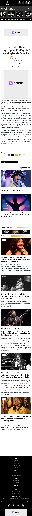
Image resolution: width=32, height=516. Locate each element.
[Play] (2, 8)
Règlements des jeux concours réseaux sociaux (16, 498)
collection (7, 161)
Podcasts (16, 480)
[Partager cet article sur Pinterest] (16, 156)
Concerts (16, 474)
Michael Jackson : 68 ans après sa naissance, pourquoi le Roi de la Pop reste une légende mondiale (15, 375)
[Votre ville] (19, 2)
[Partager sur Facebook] (8, 156)
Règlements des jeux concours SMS (16, 500)
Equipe (16, 462)
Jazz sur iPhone (16, 491)
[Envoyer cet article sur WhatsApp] (20, 156)
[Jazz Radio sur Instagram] (22, 505)
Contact (16, 460)
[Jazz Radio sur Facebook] (9, 505)
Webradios (12, 19)
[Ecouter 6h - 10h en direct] (16, 231)
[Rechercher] (26, 2)
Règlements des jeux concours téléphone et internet (16, 502)
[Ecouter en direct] (23, 2)
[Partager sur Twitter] (12, 156)
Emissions (16, 463)
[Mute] (28, 8)
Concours (16, 487)
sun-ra (11, 161)
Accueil (3, 19)
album (2, 161)
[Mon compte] (29, 2)
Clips (16, 472)
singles (16, 161)
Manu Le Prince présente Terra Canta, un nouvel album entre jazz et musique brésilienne (15, 260)
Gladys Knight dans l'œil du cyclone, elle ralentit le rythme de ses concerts (15, 296)
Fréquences (21, 19)
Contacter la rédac (16, 475)
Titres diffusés (16, 465)
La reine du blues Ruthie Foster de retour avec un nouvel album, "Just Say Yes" (16, 419)
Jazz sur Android (16, 493)
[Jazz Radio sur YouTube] (18, 505)
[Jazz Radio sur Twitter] (13, 505)
